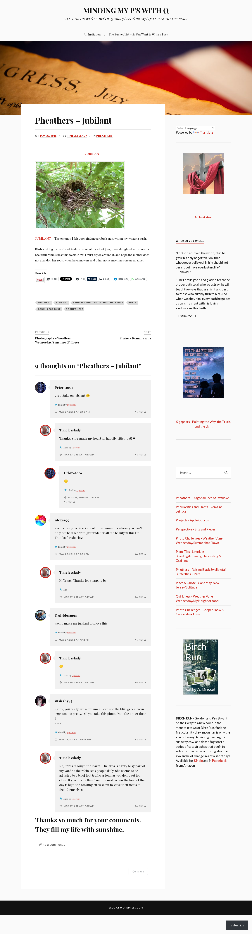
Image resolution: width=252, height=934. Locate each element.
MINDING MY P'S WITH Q (126, 10)
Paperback (219, 761)
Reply (142, 411)
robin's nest (74, 309)
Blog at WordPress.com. (126, 907)
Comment (138, 871)
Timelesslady (77, 135)
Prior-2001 (64, 387)
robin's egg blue (49, 309)
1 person (71, 404)
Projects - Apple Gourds (192, 520)
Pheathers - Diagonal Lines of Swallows (202, 498)
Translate (206, 132)
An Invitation (92, 34)
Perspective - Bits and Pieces (195, 529)
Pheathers (104, 135)
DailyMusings (66, 615)
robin (132, 302)
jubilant (62, 302)
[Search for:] (203, 473)
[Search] (225, 473)
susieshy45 (63, 701)
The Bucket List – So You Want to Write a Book (138, 34)
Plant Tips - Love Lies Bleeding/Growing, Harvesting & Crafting (198, 556)
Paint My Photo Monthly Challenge (98, 302)
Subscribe (237, 925)
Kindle (198, 761)
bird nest (44, 302)
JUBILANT (93, 153)
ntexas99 (62, 520)
